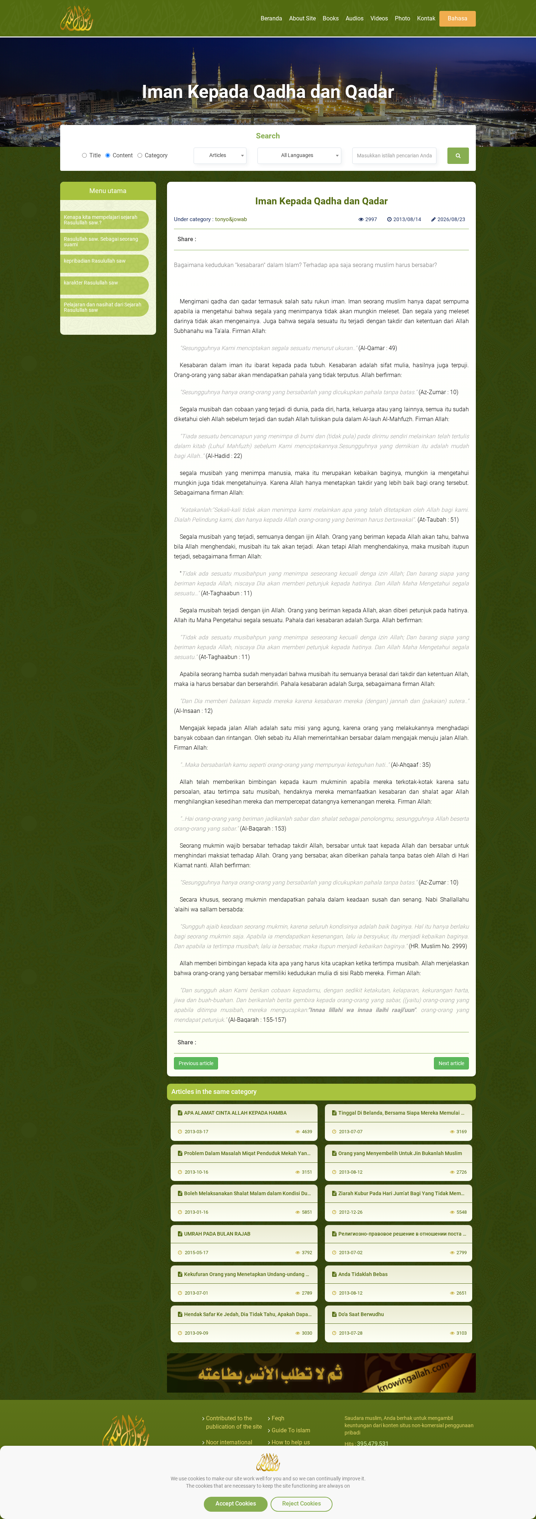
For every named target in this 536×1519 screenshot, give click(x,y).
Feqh (278, 1418)
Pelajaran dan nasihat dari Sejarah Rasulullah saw (102, 307)
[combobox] (220, 156)
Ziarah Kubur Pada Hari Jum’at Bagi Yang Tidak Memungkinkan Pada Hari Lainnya (433, 1193)
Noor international (229, 1442)
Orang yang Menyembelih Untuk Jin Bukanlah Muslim (400, 1153)
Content (123, 155)
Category (156, 155)
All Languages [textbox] (297, 155)
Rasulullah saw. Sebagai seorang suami (101, 241)
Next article (451, 1063)
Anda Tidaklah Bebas (363, 1274)
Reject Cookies (301, 1503)
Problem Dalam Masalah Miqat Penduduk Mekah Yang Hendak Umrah (264, 1153)
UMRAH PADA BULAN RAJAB (217, 1234)
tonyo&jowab (231, 219)
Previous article (196, 1063)
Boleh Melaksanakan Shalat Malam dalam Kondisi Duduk (250, 1193)
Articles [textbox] (217, 155)
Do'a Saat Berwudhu (361, 1314)
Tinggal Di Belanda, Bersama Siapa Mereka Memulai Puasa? (408, 1113)
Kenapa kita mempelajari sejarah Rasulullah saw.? (100, 220)
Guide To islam (291, 1430)
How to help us (291, 1442)
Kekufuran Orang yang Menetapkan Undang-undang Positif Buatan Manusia (272, 1274)
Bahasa (457, 18)
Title (95, 155)
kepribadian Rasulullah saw (95, 261)
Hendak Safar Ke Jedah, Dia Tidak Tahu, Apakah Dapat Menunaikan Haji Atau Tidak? (281, 1314)
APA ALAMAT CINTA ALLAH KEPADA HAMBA (235, 1113)
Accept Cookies (235, 1503)
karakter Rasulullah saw (91, 283)
